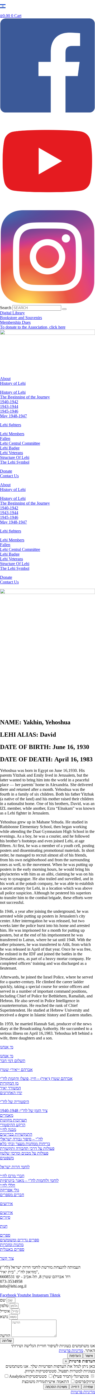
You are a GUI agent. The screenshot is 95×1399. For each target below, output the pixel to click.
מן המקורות (9, 1083)
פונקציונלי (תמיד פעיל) (71, 1376)
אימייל (5, 1311)
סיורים (5, 1217)
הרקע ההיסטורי (12, 1125)
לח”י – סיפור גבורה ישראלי (21, 1139)
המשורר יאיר (10, 1088)
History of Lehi (13, 383)
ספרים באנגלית (12, 1249)
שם (3, 1300)
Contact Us (9, 476)
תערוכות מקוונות (13, 1120)
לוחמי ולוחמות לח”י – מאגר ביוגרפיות (29, 1180)
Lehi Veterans (11, 452)
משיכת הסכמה (56, 1387)
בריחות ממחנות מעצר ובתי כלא (25, 1143)
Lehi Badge (10, 448)
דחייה (75, 1387)
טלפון (5, 1305)
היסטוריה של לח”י (14, 1101)
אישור (89, 1356)
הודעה (5, 1335)
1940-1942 (9, 401)
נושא (4, 1316)
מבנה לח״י (8, 1129)
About (5, 378)
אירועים (6, 1203)
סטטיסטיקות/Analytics (28, 1376)
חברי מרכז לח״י (12, 1175)
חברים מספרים (12, 1194)
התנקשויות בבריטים (16, 1134)
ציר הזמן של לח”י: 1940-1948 (24, 1110)
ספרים (5, 1235)
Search (5, 307)
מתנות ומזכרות (11, 1244)
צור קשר (7, 1258)
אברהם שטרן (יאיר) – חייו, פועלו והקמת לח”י (36, 1078)
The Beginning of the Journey (25, 397)
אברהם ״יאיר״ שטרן (16, 1069)
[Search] (64, 309)
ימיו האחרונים (11, 1092)
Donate (6, 471)
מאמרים (6, 1115)
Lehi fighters (10, 425)
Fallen (5, 438)
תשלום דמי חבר (12, 1060)
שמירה (88, 1387)
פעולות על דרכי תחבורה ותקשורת (27, 1148)
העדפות (75, 1356)
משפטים (7, 1158)
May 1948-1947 (13, 416)
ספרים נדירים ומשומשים (19, 1240)
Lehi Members (12, 434)
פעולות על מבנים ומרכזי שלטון (24, 1153)
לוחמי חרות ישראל (15, 1167)
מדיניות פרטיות (71, 1350)
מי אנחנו (6, 1047)
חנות (3, 1226)
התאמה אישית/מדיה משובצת (46, 1381)
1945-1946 (9, 411)
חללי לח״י (7, 1185)
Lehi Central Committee (20, 443)
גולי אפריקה (9, 1190)
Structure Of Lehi (14, 457)
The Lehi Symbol (14, 462)
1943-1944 (9, 406)
